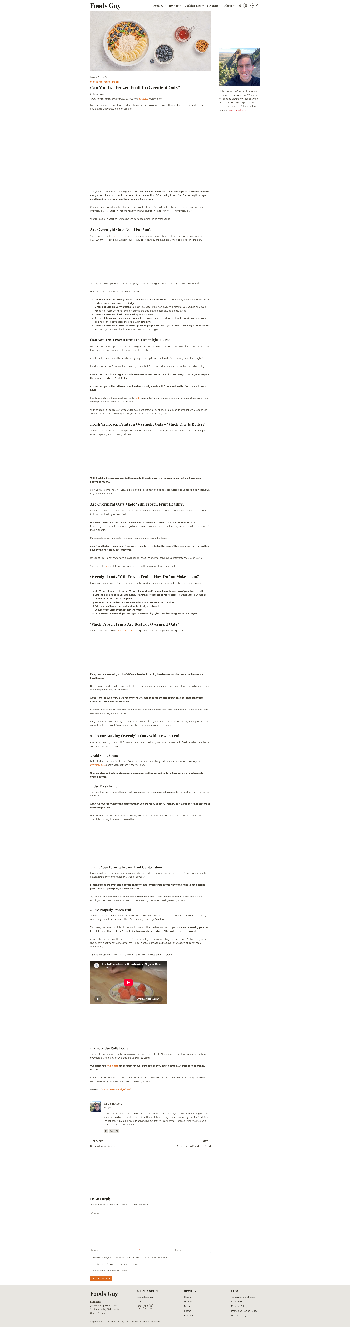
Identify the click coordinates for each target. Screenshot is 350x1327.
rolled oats (112, 1065)
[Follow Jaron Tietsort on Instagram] (111, 1131)
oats (138, 398)
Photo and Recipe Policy (244, 1311)
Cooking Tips (96, 82)
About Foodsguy (146, 1297)
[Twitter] (145, 1306)
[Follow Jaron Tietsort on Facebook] (106, 1131)
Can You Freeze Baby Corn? (115, 1089)
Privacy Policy (238, 1315)
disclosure (143, 99)
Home (187, 1297)
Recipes (188, 1301)
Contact (141, 1301)
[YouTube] (251, 5)
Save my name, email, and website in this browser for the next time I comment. (130, 1257)
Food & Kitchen (111, 82)
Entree (187, 1311)
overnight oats (119, 236)
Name (95, 1250)
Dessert (188, 1306)
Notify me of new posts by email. (110, 1270)
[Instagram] (245, 5)
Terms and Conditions (243, 1297)
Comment (97, 1213)
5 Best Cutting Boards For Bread (194, 1143)
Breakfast (189, 1315)
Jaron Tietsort (99, 94)
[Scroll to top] (343, 1323)
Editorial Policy (239, 1306)
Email (136, 1250)
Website (178, 1250)
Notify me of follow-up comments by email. (116, 1264)
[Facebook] (240, 5)
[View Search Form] (257, 5)
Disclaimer (237, 1301)
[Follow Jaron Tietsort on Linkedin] (116, 1131)
